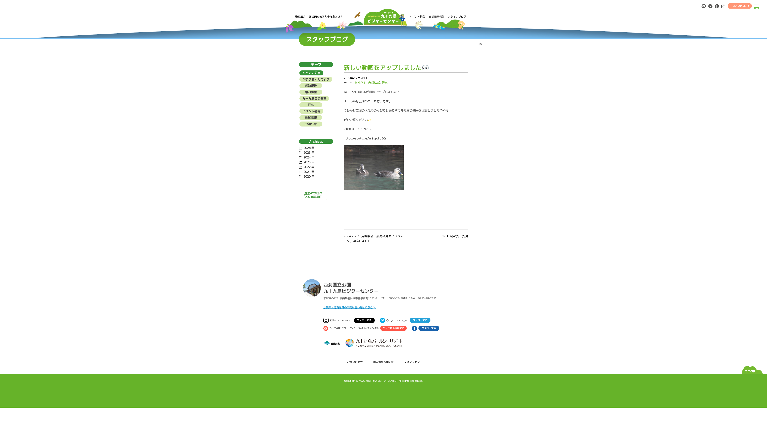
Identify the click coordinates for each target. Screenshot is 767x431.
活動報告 (311, 86)
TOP (481, 43)
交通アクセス (412, 362)
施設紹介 (300, 16)
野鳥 (385, 83)
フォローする (364, 320)
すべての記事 (311, 73)
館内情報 (311, 92)
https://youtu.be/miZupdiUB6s (365, 138)
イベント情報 (417, 16)
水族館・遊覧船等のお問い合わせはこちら (348, 307)
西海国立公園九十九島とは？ (326, 16)
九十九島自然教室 (314, 98)
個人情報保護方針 (383, 362)
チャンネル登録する (393, 328)
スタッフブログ (457, 16)
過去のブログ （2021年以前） (313, 195)
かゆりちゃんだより (315, 79)
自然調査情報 (436, 16)
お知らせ (361, 83)
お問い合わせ (355, 362)
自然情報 (374, 83)
